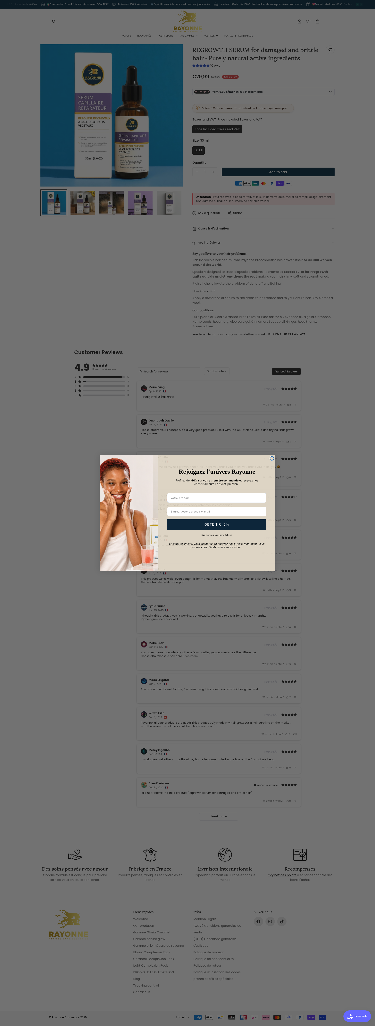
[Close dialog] (272, 458)
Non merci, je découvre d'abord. (217, 535)
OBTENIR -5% (216, 524)
